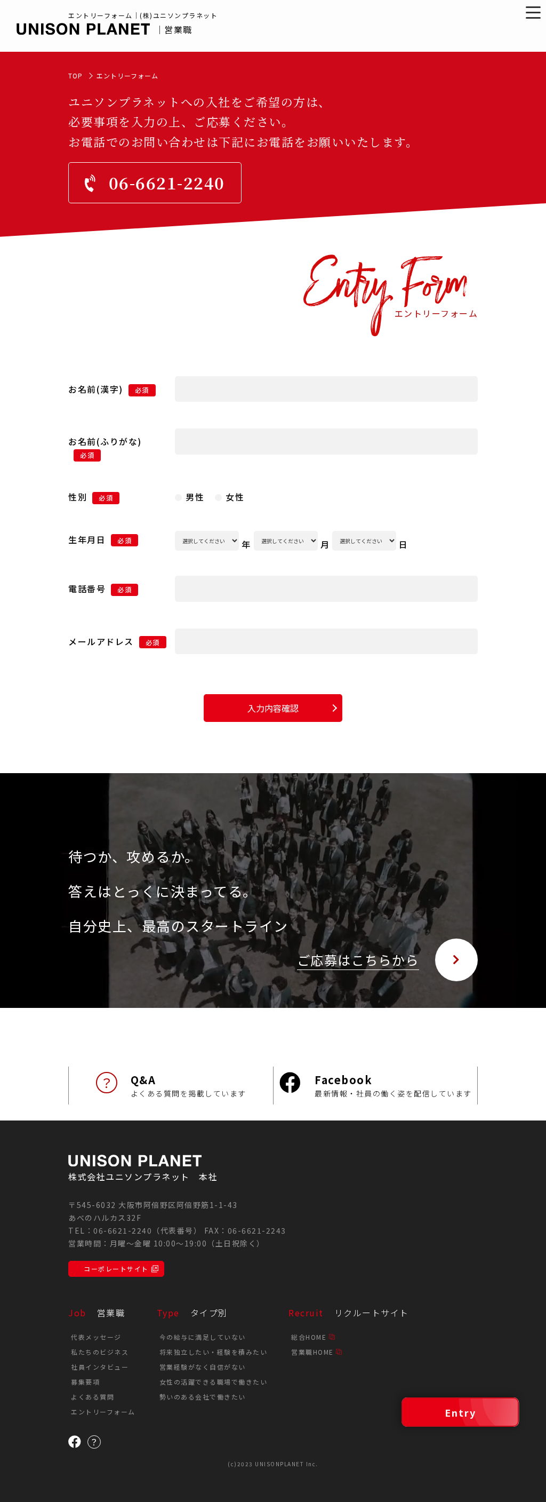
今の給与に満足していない (202, 1336)
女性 (235, 496)
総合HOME (308, 1336)
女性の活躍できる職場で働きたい (213, 1381)
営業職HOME (312, 1351)
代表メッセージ (96, 1336)
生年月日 (87, 539)
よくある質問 (92, 1396)
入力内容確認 (273, 708)
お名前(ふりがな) (105, 441)
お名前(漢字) (95, 389)
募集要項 (85, 1381)
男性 (195, 496)
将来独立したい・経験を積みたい (213, 1351)
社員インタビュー (100, 1366)
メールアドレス (101, 641)
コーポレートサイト (116, 1268)
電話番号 (100, 588)
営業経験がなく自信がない (202, 1366)
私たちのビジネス (100, 1351)
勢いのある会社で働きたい (202, 1396)
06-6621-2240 (122, 1230)
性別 (77, 496)
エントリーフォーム (103, 1411)
